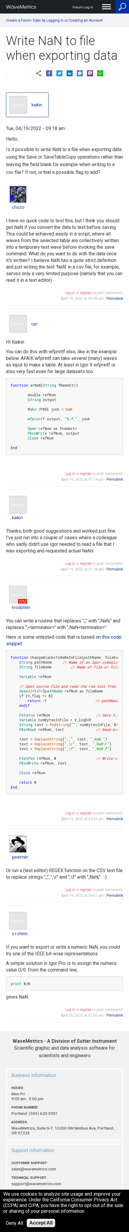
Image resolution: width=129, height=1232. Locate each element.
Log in (70, 293)
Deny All (14, 1223)
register (86, 293)
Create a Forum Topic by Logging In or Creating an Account (54, 20)
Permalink (114, 299)
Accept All (40, 1222)
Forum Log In (83, 7)
